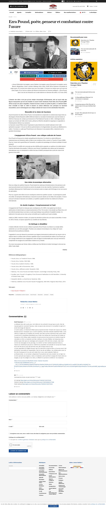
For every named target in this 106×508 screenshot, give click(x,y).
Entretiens (52, 471)
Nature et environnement (63, 470)
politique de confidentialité (48, 439)
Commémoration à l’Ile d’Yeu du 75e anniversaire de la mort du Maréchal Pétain (85, 106)
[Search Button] (96, 1)
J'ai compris (53, 506)
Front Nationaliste (52, 476)
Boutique (41, 479)
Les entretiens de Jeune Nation (53, 493)
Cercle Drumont (41, 485)
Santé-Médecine (61, 483)
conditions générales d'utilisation (26, 439)
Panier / (93, 6)
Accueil (12, 12)
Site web (41, 426)
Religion (61, 480)
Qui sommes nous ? (13, 1)
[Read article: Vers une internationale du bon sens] (75, 51)
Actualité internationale (43, 471)
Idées (41, 31)
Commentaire (13, 400)
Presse (61, 478)
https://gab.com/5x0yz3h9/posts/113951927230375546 (35, 380)
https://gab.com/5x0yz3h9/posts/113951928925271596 (39, 382)
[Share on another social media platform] (65, 79)
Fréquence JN (53, 473)
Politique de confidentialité (17, 437)
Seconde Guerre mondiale (61, 490)
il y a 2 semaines (86, 52)
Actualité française (41, 468)
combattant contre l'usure (22, 294)
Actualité (28, 12)
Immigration (52, 486)
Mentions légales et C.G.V (29, 1)
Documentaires (53, 465)
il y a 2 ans (28, 322)
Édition (58, 12)
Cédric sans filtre (42, 482)
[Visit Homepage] (53, 6)
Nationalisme (39, 12)
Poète (51, 294)
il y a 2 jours (85, 43)
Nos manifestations (70, 12)
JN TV (83, 12)
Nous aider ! (39, 1)
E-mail (11, 426)
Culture (49, 12)
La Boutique (92, 12)
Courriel (11, 465)
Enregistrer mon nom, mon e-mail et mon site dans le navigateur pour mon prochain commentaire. (37, 433)
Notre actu (62, 476)
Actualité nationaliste (42, 475)
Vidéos (60, 493)
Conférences (42, 493)
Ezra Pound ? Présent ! (18, 290)
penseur (46, 294)
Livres (44, 31)
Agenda (19, 12)
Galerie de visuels (47, 1)
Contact (20, 1)
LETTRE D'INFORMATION (19, 6)
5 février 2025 (28, 31)
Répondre (17, 370)
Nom (10, 419)
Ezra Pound (33, 294)
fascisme (40, 294)
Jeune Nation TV (52, 489)
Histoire (51, 482)
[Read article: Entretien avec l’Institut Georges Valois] (75, 42)
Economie (51, 467)
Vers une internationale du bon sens (85, 92)
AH (15, 375)
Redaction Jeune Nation (17, 31)
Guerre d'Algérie (51, 479)
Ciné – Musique (41, 488)
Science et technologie (62, 486)
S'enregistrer (78, 1)
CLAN (40, 491)
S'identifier (70, 1)
